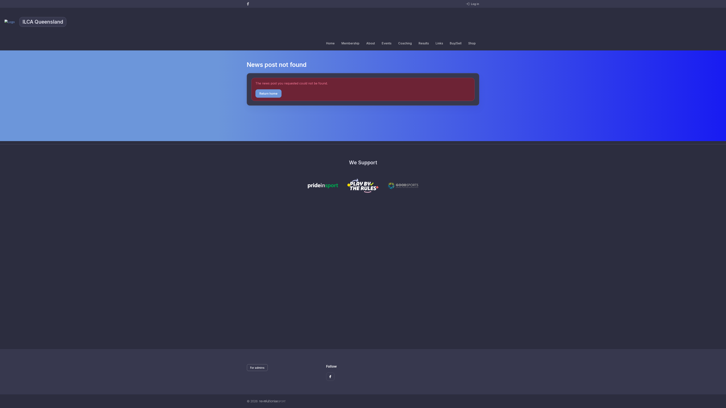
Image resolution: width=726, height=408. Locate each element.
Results (424, 43)
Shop (472, 43)
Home (330, 43)
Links (439, 43)
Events (386, 43)
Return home (268, 93)
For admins (257, 367)
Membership (350, 43)
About (370, 43)
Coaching (405, 43)
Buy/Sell (456, 43)
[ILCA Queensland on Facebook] (248, 4)
